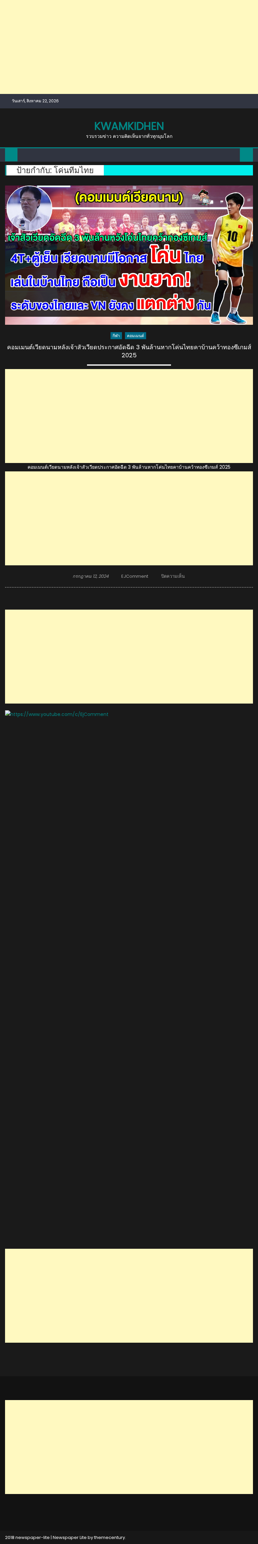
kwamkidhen (129, 126)
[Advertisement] (129, 47)
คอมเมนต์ (135, 336)
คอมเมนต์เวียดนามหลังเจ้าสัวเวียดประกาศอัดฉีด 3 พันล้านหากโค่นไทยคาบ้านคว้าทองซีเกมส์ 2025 (129, 351)
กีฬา (116, 336)
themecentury (109, 1537)
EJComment (134, 576)
